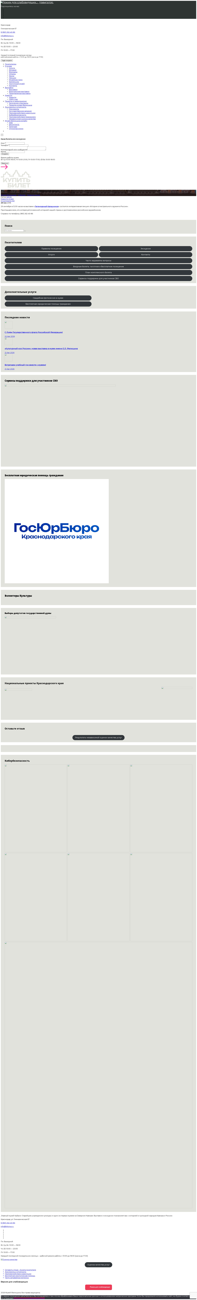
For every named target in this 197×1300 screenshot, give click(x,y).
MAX (11, 123)
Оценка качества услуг (98, 1265)
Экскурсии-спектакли (18, 103)
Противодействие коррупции (22, 113)
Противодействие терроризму (22, 117)
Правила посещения (51, 249)
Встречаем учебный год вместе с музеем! (25, 365)
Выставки (9, 88)
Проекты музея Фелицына (20, 105)
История (12, 70)
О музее (8, 66)
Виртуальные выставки (19, 92)
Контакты (13, 86)
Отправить (5, 154)
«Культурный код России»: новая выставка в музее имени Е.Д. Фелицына (41, 348)
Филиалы (13, 72)
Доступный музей (17, 84)
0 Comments (6, 201)
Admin (9, 197)
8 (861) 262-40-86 (8, 32)
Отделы (12, 74)
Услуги (12, 68)
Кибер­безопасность (17, 115)
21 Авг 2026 (9, 353)
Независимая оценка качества (22, 119)
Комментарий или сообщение (14, 150)
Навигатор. (46, 2)
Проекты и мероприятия (16, 101)
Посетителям (10, 64)
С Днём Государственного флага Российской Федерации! (34, 332)
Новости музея (7, 199)
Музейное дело (15, 80)
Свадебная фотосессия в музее (48, 298)
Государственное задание (20, 111)
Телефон (5, 145)
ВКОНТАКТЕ (14, 125)
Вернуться (5, 163)
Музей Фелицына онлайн (16, 121)
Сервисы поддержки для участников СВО (98, 278)
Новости (8, 95)
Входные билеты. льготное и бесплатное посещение (98, 266)
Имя (3, 143)
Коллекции (14, 82)
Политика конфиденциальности (30, 1298)
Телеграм (13, 127)
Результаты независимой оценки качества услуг (98, 737)
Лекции (12, 78)
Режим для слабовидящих (99, 1287)
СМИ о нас (13, 99)
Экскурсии (146, 249)
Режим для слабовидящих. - (20, 2)
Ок (15, 1298)
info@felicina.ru (7, 36)
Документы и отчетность (15, 107)
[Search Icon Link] (6, 131)
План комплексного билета (98, 272)
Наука (11, 76)
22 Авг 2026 (10, 336)
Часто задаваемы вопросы (98, 260)
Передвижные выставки (19, 93)
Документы (14, 109)
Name (3, 152)
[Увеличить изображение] (190, 753)
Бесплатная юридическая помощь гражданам (48, 304)
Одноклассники (16, 129)
